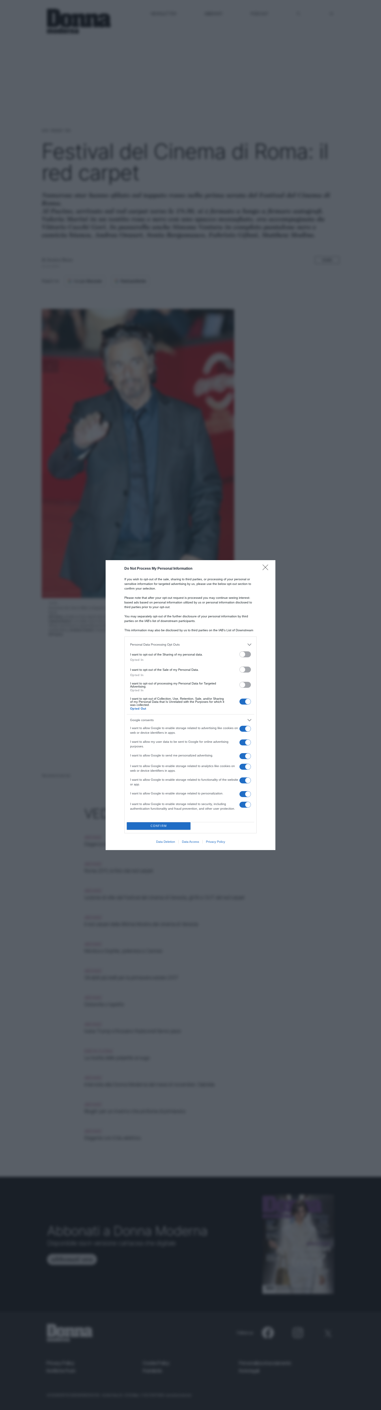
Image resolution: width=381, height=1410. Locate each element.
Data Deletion (165, 841)
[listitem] (190, 644)
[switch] (245, 654)
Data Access (190, 841)
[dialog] (190, 705)
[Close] (267, 569)
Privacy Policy (215, 841)
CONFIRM (159, 826)
